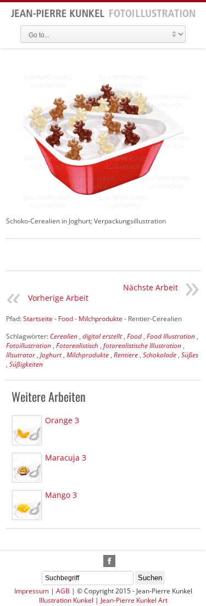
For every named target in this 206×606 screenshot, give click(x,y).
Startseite (38, 318)
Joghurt (51, 355)
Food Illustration (171, 336)
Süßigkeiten (26, 364)
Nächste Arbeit (150, 287)
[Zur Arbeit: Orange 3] (27, 430)
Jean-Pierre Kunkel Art (134, 600)
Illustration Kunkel (66, 600)
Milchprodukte (87, 355)
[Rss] (97, 561)
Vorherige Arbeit (58, 298)
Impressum (31, 591)
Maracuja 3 (65, 457)
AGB (63, 591)
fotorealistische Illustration (142, 345)
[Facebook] (109, 561)
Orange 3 (62, 420)
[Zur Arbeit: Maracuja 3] (27, 467)
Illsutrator (20, 355)
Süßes (189, 355)
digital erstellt (102, 336)
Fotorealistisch (77, 345)
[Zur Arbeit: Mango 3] (27, 505)
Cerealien (63, 336)
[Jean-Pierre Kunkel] (103, 15)
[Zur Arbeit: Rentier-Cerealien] (103, 139)
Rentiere (126, 355)
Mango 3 (61, 495)
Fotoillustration (28, 345)
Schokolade (159, 355)
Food (134, 336)
